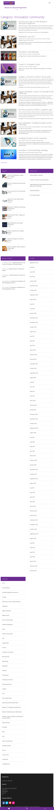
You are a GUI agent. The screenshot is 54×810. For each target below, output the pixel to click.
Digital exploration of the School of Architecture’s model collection (13, 263)
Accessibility (25, 806)
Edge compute (33, 80)
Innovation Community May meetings (33, 150)
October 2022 (33, 327)
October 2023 (33, 290)
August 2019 (33, 483)
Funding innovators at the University (33, 138)
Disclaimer (3, 806)
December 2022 (34, 318)
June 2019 (32, 492)
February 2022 (33, 354)
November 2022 (34, 322)
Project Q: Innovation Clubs (29, 64)
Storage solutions (6, 745)
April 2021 (32, 396)
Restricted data (27, 30)
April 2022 (32, 345)
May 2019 (32, 497)
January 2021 (33, 410)
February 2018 (33, 566)
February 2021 (33, 405)
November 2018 (34, 524)
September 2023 (34, 295)
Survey (40, 100)
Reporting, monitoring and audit (10, 702)
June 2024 (32, 272)
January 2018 (33, 570)
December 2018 (34, 520)
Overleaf (4, 670)
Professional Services (33, 28)
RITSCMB (4, 727)
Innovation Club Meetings (29, 52)
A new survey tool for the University (16, 191)
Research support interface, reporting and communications (35, 83)
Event (29, 152)
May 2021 (32, 391)
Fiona (21, 25)
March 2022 (33, 350)
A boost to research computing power (39, 180)
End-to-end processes (39, 27)
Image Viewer (49, 80)
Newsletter (21, 40)
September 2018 (34, 534)
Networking (5, 661)
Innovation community (25, 28)
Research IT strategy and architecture (11, 707)
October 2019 (33, 474)
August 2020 (33, 432)
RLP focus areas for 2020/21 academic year (35, 109)
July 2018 (32, 543)
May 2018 (32, 552)
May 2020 (32, 446)
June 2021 (32, 387)
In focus (34, 113)
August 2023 (33, 299)
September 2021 (34, 373)
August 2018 (33, 538)
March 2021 (33, 400)
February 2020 (33, 460)
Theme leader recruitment (36, 175)
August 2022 (33, 331)
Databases (26, 27)
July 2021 (32, 382)
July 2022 (32, 336)
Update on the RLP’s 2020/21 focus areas (35, 77)
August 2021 (33, 377)
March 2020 (33, 455)
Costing (42, 25)
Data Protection (10, 806)
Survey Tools (34, 30)
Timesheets (5, 759)
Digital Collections (31, 27)
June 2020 (32, 442)
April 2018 (32, 557)
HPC (19, 28)
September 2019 (34, 478)
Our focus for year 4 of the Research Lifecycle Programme (33, 22)
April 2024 (32, 276)
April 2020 (32, 451)
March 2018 (33, 561)
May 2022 (32, 341)
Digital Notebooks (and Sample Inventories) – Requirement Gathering (41, 185)
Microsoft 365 (5, 656)
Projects (39, 28)
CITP (3, 583)
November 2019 (34, 469)
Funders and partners (48, 27)
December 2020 (34, 414)
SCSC (31, 30)
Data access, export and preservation (34, 38)
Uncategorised (5, 764)
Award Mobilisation (35, 190)
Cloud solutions (6, 588)
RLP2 (3, 731)
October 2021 (33, 368)
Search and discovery (7, 741)
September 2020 (34, 428)
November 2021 (34, 364)
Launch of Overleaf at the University (16, 183)
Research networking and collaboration (35, 98)
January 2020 (33, 465)
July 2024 (32, 267)
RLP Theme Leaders (35, 195)
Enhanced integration (7, 624)
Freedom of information (34, 806)
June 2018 (32, 547)
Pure (42, 28)
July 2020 (32, 437)
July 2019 (32, 488)
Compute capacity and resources (34, 25)
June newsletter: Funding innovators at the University (35, 124)
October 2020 (33, 423)
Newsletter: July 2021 (27, 36)
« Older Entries (4, 162)
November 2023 (34, 285)
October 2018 (33, 529)
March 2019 (33, 506)
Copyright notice (18, 806)
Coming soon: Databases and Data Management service (13, 281)
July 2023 (32, 304)
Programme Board (6, 684)
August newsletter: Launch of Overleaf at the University (36, 92)
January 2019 (33, 515)
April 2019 (32, 501)
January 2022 (33, 359)
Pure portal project (7, 698)
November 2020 (34, 419)
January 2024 (33, 281)
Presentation (5, 675)
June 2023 (32, 308)
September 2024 (34, 262)
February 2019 (33, 511)
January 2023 (33, 313)
